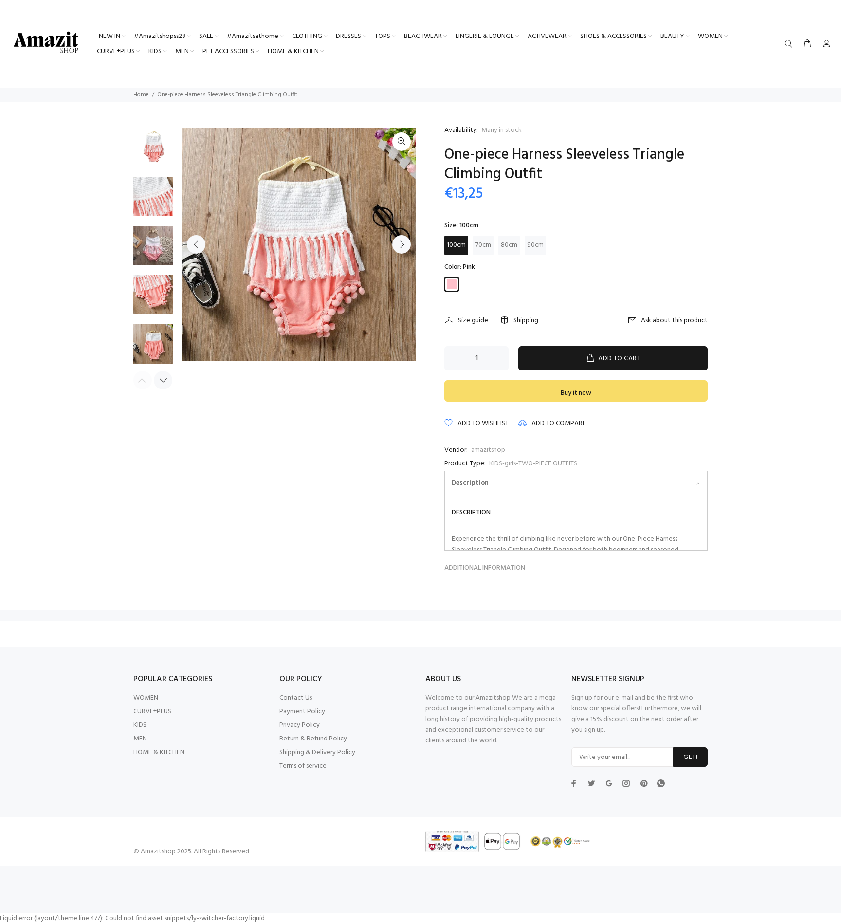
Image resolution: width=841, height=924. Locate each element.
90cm (535, 245)
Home (141, 95)
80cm (509, 245)
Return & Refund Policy (313, 738)
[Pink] (451, 284)
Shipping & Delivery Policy (317, 752)
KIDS (139, 725)
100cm (456, 245)
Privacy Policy (299, 725)
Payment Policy (302, 711)
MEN (140, 738)
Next (401, 244)
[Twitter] (573, 783)
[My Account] (824, 44)
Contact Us (295, 697)
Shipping (525, 320)
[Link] (401, 141)
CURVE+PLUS (152, 711)
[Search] (790, 44)
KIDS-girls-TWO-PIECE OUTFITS (533, 463)
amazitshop (488, 450)
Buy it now (576, 393)
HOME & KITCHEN (158, 752)
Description (470, 483)
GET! (690, 757)
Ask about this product (674, 320)
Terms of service (303, 766)
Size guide (473, 320)
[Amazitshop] (46, 42)
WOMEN (145, 697)
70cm (483, 245)
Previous (196, 244)
